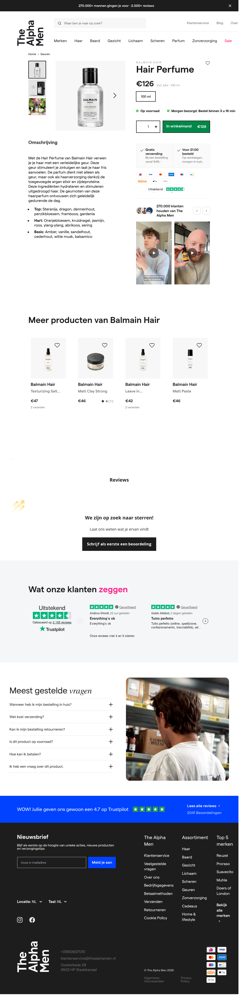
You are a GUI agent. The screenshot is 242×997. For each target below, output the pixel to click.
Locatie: (24, 902)
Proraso (223, 864)
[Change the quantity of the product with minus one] (140, 126)
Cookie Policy (155, 918)
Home (32, 54)
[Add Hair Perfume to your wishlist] (207, 63)
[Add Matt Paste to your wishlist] (199, 345)
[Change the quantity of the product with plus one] (156, 126)
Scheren (189, 882)
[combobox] (98, 23)
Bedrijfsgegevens (159, 886)
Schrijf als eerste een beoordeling (119, 544)
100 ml (146, 96)
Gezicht (188, 865)
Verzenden (153, 902)
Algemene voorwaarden (154, 979)
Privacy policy (186, 979)
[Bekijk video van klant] (154, 253)
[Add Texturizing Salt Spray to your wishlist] (57, 345)
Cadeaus (189, 906)
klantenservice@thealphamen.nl (88, 959)
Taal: (52, 902)
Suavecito (224, 872)
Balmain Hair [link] (149, 62)
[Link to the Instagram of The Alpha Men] (20, 920)
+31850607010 (73, 952)
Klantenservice (156, 856)
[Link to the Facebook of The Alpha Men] (32, 920)
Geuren (45, 54)
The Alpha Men (155, 841)
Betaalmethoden (158, 894)
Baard (187, 857)
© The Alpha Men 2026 (159, 970)
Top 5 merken (224, 841)
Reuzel (222, 856)
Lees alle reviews (201, 806)
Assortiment (195, 837)
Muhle (221, 880)
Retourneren (155, 910)
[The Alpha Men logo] (30, 33)
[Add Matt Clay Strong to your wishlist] (104, 345)
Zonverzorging (194, 898)
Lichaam (189, 874)
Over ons (152, 877)
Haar (186, 849)
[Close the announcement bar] (230, 6)
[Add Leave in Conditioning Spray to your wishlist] (152, 345)
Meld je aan (102, 862)
